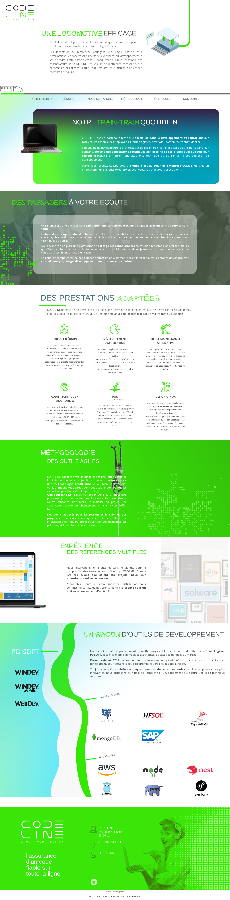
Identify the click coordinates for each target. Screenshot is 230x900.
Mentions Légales (115, 891)
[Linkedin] (94, 882)
